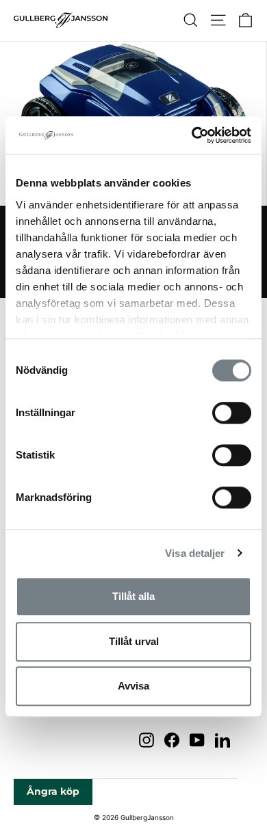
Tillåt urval (134, 641)
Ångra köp (53, 791)
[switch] (231, 413)
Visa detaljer (195, 553)
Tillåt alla (133, 596)
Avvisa (133, 686)
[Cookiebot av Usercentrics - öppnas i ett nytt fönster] (192, 135)
